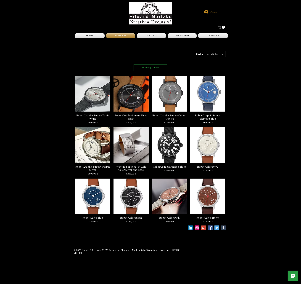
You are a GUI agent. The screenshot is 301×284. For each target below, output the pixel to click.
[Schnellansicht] (92, 94)
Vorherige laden (150, 67)
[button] (222, 27)
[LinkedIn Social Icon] (190, 227)
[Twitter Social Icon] (216, 227)
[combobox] (209, 54)
